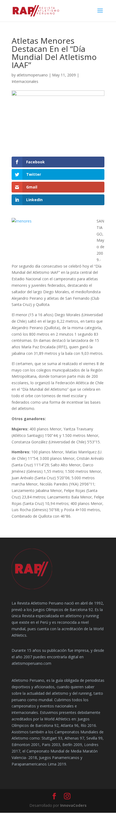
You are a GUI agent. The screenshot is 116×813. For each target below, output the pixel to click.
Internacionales (25, 81)
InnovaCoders (73, 805)
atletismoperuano (32, 74)
